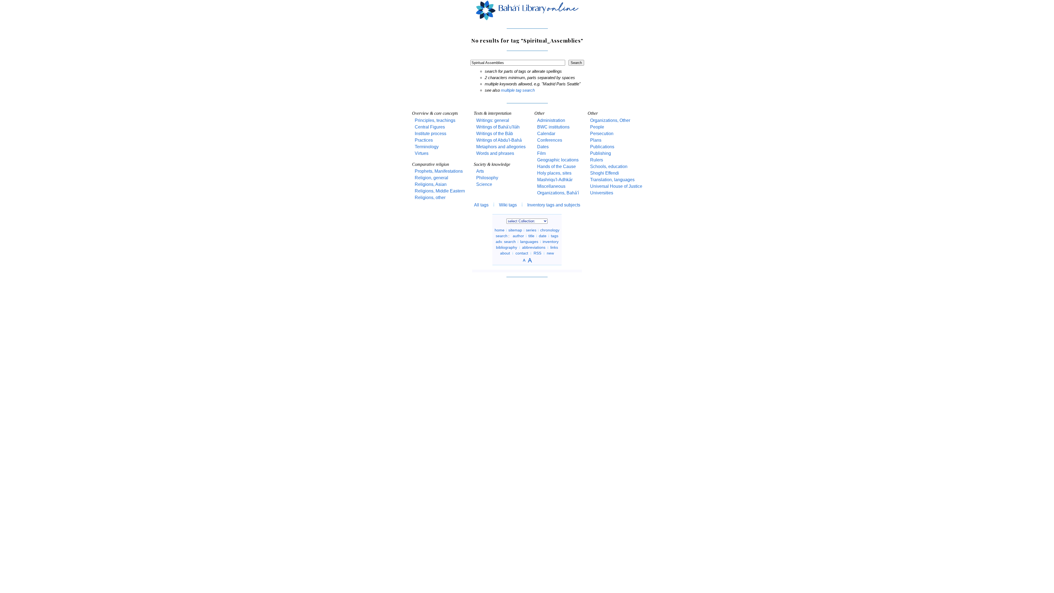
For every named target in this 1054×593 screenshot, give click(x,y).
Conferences (549, 140)
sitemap (515, 230)
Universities (601, 193)
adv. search (506, 241)
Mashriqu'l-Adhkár (555, 179)
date (542, 236)
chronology (549, 230)
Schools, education (608, 166)
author (518, 236)
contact (521, 253)
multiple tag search (518, 90)
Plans (595, 140)
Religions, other (430, 197)
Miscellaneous (551, 186)
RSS (537, 253)
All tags (481, 205)
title (531, 236)
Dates (543, 146)
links (554, 247)
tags (554, 236)
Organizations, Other (610, 120)
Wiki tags (508, 205)
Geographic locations (558, 160)
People (597, 127)
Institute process (430, 133)
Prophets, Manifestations (439, 171)
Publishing (600, 153)
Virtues (421, 153)
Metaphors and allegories (501, 146)
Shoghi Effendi (604, 173)
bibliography (506, 247)
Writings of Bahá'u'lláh (498, 127)
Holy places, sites (554, 173)
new (550, 253)
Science (484, 184)
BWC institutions (553, 127)
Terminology (427, 146)
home (499, 230)
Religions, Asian (431, 184)
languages (529, 241)
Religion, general (431, 177)
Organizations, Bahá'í (558, 193)
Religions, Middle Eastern (440, 191)
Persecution (601, 133)
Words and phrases (495, 153)
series (531, 230)
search (502, 236)
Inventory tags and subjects (553, 205)
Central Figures (430, 127)
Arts (480, 171)
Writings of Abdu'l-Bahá (499, 140)
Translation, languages (612, 179)
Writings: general (492, 120)
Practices (424, 140)
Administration (551, 120)
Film (541, 153)
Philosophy (487, 177)
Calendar (546, 133)
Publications (602, 146)
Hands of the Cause (556, 166)
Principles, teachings (435, 120)
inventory (551, 241)
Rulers (596, 160)
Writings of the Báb (494, 133)
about (505, 253)
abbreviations (533, 247)
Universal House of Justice (616, 186)
